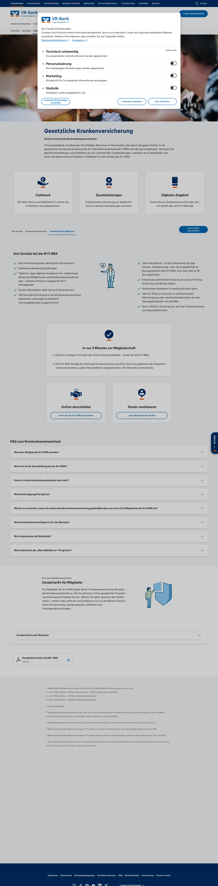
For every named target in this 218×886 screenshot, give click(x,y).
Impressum (78, 40)
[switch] (173, 63)
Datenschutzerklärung (54, 40)
